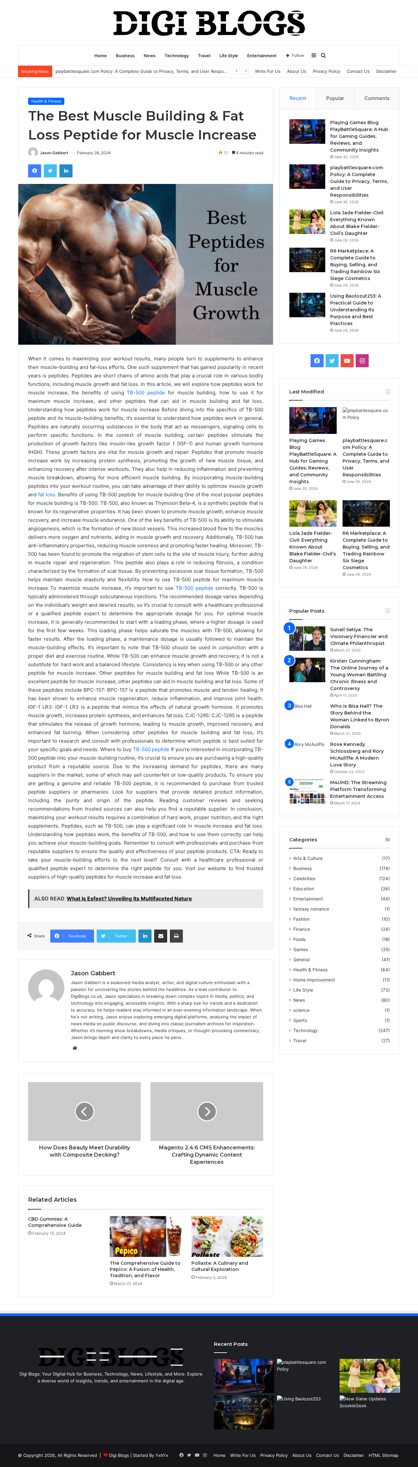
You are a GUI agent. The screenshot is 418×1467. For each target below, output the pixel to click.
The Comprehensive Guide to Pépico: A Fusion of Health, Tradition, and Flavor (145, 1269)
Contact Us (358, 71)
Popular (335, 98)
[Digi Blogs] (209, 23)
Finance (301, 929)
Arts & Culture (308, 858)
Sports (300, 1020)
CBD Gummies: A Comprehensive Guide (55, 1222)
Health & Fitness (46, 101)
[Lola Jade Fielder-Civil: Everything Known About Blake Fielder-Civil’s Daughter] (307, 221)
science (301, 1010)
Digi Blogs (119, 1455)
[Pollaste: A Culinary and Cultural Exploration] (227, 1236)
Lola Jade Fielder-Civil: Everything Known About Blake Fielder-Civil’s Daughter (312, 547)
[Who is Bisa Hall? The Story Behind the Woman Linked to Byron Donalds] (307, 715)
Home (100, 55)
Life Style (228, 55)
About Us (296, 71)
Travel (204, 55)
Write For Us (268, 71)
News (149, 55)
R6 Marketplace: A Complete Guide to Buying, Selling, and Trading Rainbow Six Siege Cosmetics (355, 264)
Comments (377, 98)
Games (300, 949)
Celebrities (304, 878)
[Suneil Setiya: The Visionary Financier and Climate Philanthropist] (307, 638)
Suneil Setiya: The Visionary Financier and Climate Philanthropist (359, 636)
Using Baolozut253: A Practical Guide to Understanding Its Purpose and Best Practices (355, 309)
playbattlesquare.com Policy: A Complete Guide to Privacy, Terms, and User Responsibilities (149, 71)
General (301, 959)
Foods (299, 939)
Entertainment (262, 55)
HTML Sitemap (383, 1455)
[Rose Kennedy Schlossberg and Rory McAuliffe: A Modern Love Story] (307, 753)
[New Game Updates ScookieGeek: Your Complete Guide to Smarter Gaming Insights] (370, 1412)
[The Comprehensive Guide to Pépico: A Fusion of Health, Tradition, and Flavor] (146, 1236)
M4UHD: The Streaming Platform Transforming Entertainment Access (358, 789)
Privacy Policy (326, 71)
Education (303, 888)
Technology (177, 55)
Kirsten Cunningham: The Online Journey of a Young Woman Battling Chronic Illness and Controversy (359, 674)
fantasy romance (311, 909)
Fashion (301, 919)
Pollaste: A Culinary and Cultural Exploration (219, 1266)
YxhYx (161, 1455)
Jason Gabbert (54, 152)
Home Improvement (314, 979)
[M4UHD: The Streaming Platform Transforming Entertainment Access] (307, 791)
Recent (298, 98)
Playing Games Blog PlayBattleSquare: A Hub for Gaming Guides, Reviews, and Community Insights (359, 136)
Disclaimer (386, 71)
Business (125, 55)
